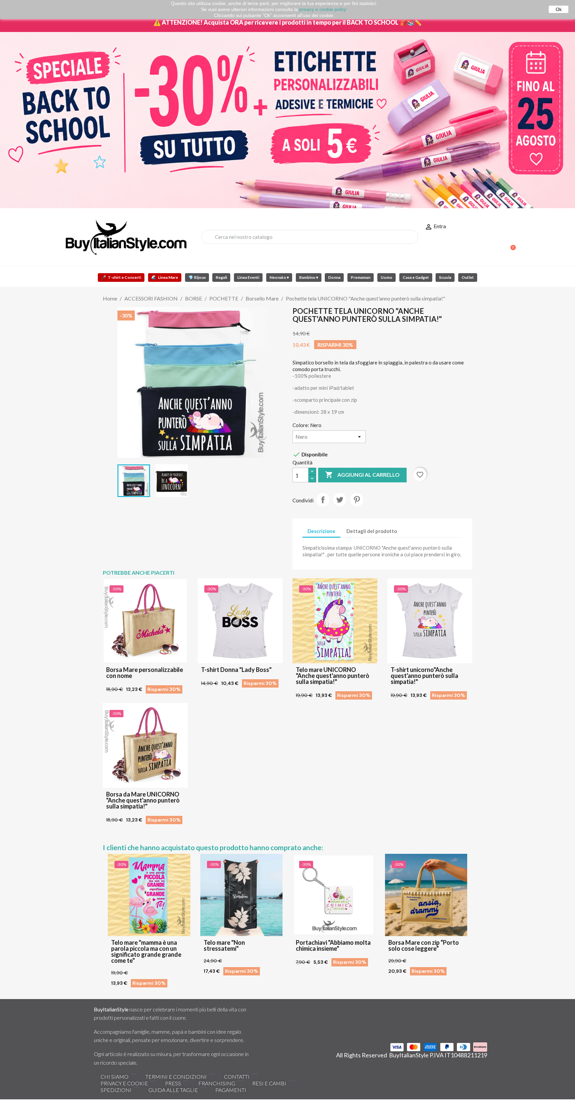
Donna (334, 277)
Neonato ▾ (279, 277)
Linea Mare (164, 277)
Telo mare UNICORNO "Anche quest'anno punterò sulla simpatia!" (332, 675)
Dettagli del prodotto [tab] (371, 531)
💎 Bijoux (197, 277)
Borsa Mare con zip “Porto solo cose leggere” (423, 945)
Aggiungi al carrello (362, 475)
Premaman (360, 277)
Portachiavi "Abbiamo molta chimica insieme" (333, 945)
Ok (559, 9)
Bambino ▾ (308, 277)
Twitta (339, 499)
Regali (221, 277)
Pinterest (356, 499)
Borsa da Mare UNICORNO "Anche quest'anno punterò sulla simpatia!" (143, 800)
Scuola (445, 277)
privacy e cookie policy (322, 9)
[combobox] (309, 237)
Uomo (386, 277)
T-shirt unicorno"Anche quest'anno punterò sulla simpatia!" (424, 675)
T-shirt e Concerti (121, 277)
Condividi (322, 499)
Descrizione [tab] (321, 531)
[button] (510, 244)
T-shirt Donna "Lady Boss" (236, 669)
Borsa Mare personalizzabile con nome (144, 672)
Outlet (468, 277)
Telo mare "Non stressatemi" (224, 945)
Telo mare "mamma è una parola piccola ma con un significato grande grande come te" (146, 951)
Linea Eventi (248, 277)
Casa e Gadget (416, 277)
